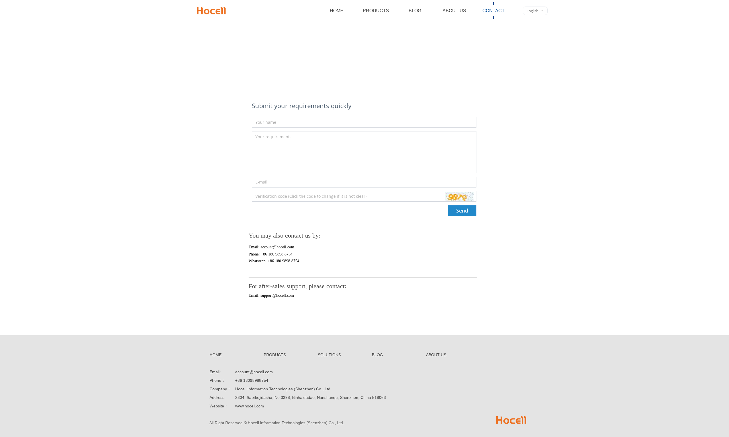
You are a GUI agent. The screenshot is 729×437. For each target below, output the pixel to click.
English (532, 10)
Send (462, 210)
